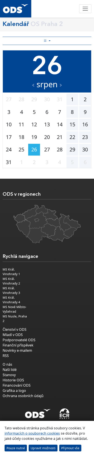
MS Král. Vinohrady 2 (11, 281)
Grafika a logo (14, 390)
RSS (6, 355)
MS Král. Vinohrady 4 (11, 299)
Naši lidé (10, 369)
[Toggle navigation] (85, 8)
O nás (7, 364)
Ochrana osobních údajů (23, 395)
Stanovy (9, 374)
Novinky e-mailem (17, 350)
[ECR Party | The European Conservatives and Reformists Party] (64, 413)
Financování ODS (17, 385)
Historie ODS (13, 380)
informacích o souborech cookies (32, 433)
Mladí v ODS (13, 334)
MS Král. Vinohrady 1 (11, 271)
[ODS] (38, 412)
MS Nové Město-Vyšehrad (14, 309)
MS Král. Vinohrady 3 (11, 290)
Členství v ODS (14, 329)
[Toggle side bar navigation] (47, 41)
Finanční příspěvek (18, 345)
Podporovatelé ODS (19, 340)
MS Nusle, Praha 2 (15, 318)
